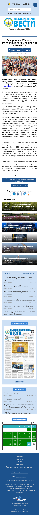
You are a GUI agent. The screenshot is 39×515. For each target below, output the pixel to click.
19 (15, 440)
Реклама (17, 13)
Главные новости (15, 50)
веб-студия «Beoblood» (19, 512)
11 (10, 437)
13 (20, 437)
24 (5, 444)
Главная (20, 456)
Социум (27, 50)
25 (10, 444)
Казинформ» (8, 86)
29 (29, 444)
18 (10, 440)
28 (24, 444)
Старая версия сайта (19, 472)
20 (20, 440)
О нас (10, 13)
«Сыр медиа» (21, 505)
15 (29, 437)
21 (24, 440)
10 (5, 437)
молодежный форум (20, 185)
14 (24, 437)
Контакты (27, 13)
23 (34, 440)
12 (15, 437)
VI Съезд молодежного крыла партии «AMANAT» (20, 180)
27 (20, 444)
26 (15, 444)
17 (5, 440)
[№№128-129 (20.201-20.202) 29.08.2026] (20, 352)
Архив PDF (19, 382)
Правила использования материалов (19, 467)
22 (29, 440)
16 (34, 437)
